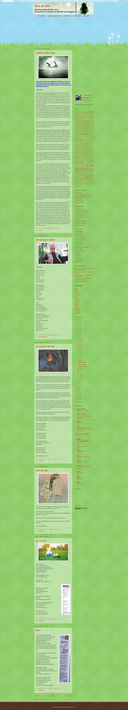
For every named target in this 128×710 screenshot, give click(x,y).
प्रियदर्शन (91, 148)
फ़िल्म (76, 151)
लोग (82, 177)
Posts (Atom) (42, 699)
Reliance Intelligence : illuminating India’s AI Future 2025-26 (84, 275)
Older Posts (68, 696)
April (79, 358)
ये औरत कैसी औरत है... (79, 245)
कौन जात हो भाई (77, 128)
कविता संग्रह (90, 122)
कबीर (87, 121)
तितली (91, 138)
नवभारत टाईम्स (78, 294)
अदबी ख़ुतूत (78, 114)
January (79, 378)
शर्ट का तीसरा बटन (89, 180)
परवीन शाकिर (82, 144)
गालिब (85, 130)
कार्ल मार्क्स (78, 127)
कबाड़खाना (79, 439)
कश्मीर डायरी (81, 124)
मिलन (38, 630)
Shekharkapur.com (81, 414)
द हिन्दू (76, 292)
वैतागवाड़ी (78, 471)
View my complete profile (88, 100)
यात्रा (87, 171)
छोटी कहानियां (41, 16)
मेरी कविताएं (81, 166)
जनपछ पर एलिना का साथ (79, 217)
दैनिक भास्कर (77, 308)
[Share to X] (46, 230)
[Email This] (43, 230)
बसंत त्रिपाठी (91, 154)
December (80, 340)
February (80, 376)
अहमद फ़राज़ (81, 117)
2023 (78, 326)
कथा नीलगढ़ (88, 120)
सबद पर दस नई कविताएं (81, 473)
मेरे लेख (40, 230)
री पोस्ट (86, 174)
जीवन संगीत (90, 137)
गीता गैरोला (92, 130)
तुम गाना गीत (41, 540)
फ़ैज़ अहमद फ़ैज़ (89, 153)
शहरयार (76, 182)
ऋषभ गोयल (78, 120)
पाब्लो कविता (77, 145)
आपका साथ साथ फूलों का (79, 215)
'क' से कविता (77, 111)
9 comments (55, 228)
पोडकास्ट (85, 147)
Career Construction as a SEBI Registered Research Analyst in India (83, 279)
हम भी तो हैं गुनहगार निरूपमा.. (80, 239)
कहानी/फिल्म (88, 125)
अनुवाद (88, 114)
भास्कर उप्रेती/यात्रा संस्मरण (88, 158)
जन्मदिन (77, 135)
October (80, 344)
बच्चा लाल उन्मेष (82, 154)
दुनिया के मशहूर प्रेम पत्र (54, 16)
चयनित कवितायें (83, 132)
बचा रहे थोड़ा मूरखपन (80, 478)
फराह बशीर (82, 150)
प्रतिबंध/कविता (77, 148)
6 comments (55, 459)
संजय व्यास (79, 421)
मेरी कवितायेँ (68, 16)
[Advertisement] (64, 30)
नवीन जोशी (92, 141)
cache (78, 435)
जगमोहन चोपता (91, 134)
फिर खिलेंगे (87, 150)
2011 (78, 395)
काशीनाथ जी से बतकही (79, 235)
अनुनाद (78, 426)
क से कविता (83, 120)
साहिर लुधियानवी (85, 183)
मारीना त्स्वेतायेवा (78, 163)
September (80, 346)
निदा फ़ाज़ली (84, 143)
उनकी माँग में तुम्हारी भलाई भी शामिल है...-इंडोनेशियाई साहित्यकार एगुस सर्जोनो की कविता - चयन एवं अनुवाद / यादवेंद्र (84, 429)
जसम (81, 135)
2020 (78, 333)
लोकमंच (76, 302)
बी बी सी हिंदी (77, 300)
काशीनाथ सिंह (84, 127)
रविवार (76, 296)
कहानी (78, 125)
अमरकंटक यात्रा (78, 115)
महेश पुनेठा (76, 161)
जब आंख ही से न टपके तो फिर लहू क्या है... (82, 247)
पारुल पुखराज (83, 145)
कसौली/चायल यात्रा (90, 124)
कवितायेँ (76, 124)
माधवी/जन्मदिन (83, 161)
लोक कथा (78, 177)
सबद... (78, 455)
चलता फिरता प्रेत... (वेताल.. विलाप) (83, 461)
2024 (78, 324)
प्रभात (82, 148)
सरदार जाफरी (86, 182)
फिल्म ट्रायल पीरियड (81, 151)
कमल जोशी (90, 121)
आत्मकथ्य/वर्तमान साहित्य (88, 117)
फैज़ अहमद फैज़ (82, 153)
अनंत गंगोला (84, 114)
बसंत (87, 154)
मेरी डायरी (86, 16)
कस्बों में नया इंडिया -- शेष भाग (82, 446)
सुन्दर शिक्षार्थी (92, 183)
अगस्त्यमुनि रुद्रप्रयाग (79, 112)
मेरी (84, 164)
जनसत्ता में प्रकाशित (78, 229)
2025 (78, 322)
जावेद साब (91, 135)
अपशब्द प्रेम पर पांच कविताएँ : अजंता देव (83, 456)
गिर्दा (87, 130)
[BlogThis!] (45, 230)
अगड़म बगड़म (91, 111)
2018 (78, 338)
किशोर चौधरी (90, 127)
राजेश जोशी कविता (86, 173)
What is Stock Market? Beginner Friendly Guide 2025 (83, 272)
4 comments (55, 619)
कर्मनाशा (78, 477)
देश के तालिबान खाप (78, 241)
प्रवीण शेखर (86, 148)
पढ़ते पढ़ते (88, 143)
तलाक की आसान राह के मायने (80, 237)
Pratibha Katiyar (88, 95)
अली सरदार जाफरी (85, 115)
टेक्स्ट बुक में (83, 138)
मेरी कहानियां (77, 16)
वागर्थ (76, 227)
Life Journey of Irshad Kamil (83, 434)
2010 (78, 397)
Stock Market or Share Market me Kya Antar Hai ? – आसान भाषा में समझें (84, 269)
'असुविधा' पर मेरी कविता (79, 233)
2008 (78, 401)
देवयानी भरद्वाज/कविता (43, 337)
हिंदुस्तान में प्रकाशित (79, 231)
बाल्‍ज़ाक (84, 157)
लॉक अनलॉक (90, 176)
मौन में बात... (79, 460)
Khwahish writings (84, 111)
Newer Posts (38, 696)
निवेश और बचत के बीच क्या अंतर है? (81, 281)
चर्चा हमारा (89, 132)
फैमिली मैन (76, 154)
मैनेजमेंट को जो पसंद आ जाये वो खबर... (82, 211)
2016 (78, 383)
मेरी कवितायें (81, 168)
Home (53, 696)
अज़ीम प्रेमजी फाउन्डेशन (89, 112)
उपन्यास (92, 118)
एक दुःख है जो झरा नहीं (45, 346)
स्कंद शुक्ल (80, 184)
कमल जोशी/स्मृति (77, 122)
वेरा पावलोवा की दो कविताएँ (81, 451)
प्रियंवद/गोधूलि (77, 150)
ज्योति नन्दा (77, 138)
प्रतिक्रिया (90, 147)
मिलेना (86, 163)
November (80, 342)
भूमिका (76, 160)
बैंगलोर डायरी (89, 157)
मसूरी (86, 160)
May (79, 355)
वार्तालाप (91, 179)
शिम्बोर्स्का (80, 182)
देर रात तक (90, 140)
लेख (79, 176)
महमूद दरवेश (90, 160)
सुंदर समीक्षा (77, 193)
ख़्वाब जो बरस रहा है (84, 128)
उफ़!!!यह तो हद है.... (79, 257)
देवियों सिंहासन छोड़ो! (79, 261)
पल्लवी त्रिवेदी (87, 144)
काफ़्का (93, 125)
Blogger (73, 707)
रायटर (76, 290)
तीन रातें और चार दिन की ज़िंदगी (82, 410)
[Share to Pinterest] (49, 230)
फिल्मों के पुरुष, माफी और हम (80, 251)
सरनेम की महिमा (78, 255)
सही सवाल (77, 202)
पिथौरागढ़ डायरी (88, 145)
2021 (78, 331)
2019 (78, 335)
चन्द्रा (79, 132)
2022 (78, 328)
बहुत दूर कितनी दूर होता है (86, 155)
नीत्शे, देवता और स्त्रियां (79, 249)
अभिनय (92, 114)
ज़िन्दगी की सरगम (77, 137)
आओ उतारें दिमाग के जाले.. (79, 259)
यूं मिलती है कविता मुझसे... (46, 52)
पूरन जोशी (80, 147)
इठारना (84, 118)
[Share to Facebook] (48, 230)
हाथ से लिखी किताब (80, 422)
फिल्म (91, 150)
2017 (78, 381)
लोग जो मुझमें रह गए (87, 177)
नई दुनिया (77, 304)
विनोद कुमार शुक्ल (78, 180)
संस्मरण (80, 183)
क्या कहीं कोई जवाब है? (79, 243)
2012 (78, 392)
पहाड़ (91, 144)
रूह (90, 174)
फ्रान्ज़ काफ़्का (77, 312)
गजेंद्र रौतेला (80, 130)
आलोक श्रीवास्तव (78, 118)
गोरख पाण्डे (83, 131)
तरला (87, 138)
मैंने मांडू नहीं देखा (82, 171)
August (79, 349)
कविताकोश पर (77, 219)
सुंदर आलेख (77, 200)
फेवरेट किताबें (88, 151)
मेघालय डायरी (80, 164)
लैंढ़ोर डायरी (84, 176)
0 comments (55, 335)
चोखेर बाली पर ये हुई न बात (80, 213)
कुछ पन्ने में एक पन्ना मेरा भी (80, 209)
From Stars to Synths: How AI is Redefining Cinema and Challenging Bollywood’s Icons (84, 416)
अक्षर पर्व (76, 306)
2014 (78, 388)
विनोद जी (83, 180)
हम (89, 184)
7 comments (55, 688)
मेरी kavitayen (89, 164)
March (79, 360)
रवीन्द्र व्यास (80, 173)
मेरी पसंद (88, 170)
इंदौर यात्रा (88, 118)
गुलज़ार (78, 131)
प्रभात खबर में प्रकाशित (79, 225)
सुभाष (77, 184)
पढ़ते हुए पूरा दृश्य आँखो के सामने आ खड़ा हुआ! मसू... (83, 197)
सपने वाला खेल (42, 470)
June (79, 353)
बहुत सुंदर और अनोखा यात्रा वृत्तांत (81, 195)
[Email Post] (60, 228)
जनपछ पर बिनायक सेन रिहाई (80, 223)
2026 (78, 319)
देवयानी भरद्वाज (77, 141)
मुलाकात (89, 163)
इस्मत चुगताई (77, 310)
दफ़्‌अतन (78, 482)
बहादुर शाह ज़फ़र (78, 155)
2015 (78, 385)
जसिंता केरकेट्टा (85, 135)
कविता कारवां (84, 122)
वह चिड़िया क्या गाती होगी (82, 179)
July (79, 351)
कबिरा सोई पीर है (81, 121)
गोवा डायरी (88, 131)
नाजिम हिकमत (78, 143)
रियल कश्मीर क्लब (81, 174)
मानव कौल (89, 161)
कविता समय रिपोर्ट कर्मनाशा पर (80, 221)
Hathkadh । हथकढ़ (81, 409)
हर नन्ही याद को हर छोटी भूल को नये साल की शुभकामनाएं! (84, 467)
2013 (78, 390)
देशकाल (76, 298)
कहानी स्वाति (83, 125)
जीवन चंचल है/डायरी (84, 137)
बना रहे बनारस (79, 465)
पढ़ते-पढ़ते (78, 450)
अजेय (78, 445)
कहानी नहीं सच (78, 253)
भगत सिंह (81, 158)
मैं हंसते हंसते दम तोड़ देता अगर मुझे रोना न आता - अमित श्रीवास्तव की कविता (84, 441)
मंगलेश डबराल (81, 160)
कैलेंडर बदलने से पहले (80, 483)
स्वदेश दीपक (85, 184)
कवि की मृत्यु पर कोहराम (45, 239)
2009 (78, 399)
